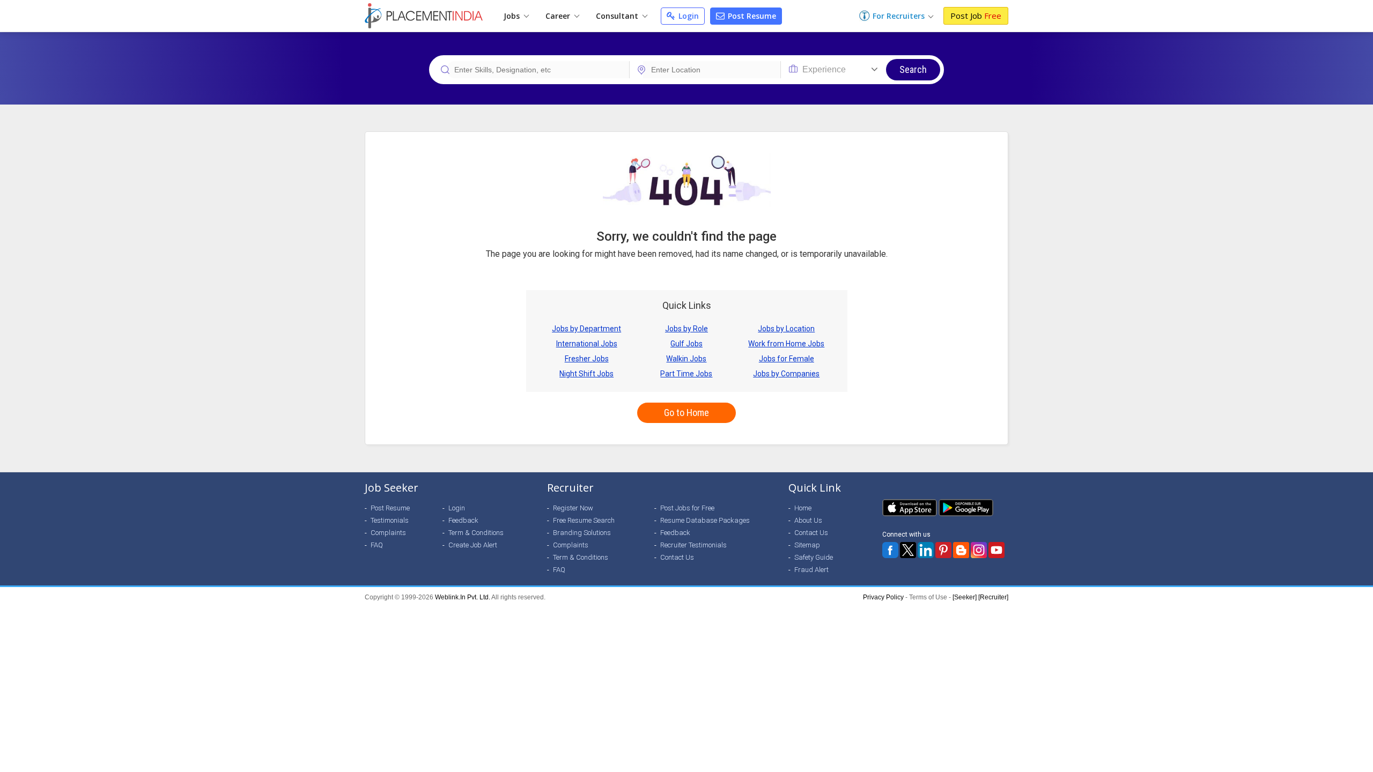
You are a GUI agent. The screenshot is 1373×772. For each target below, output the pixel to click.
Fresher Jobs (587, 358)
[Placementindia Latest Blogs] (961, 550)
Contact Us (677, 557)
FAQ (377, 545)
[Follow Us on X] (908, 550)
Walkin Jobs (686, 358)
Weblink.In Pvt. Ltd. (462, 597)
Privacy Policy (883, 597)
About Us (808, 520)
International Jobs (586, 343)
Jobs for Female (786, 358)
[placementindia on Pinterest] (943, 550)
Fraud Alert (811, 570)
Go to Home (686, 412)
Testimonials (390, 520)
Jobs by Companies (786, 373)
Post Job (975, 15)
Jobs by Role (686, 328)
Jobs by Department (586, 328)
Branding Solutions (582, 533)
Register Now (573, 508)
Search (913, 69)
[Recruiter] (993, 597)
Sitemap (807, 545)
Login (687, 16)
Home (802, 508)
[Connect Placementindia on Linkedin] (926, 550)
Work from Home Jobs (786, 343)
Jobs (513, 16)
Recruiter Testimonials (693, 545)
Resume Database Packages (705, 520)
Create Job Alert (472, 545)
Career (558, 16)
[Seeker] (965, 597)
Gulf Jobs (686, 343)
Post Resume (751, 16)
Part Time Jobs (686, 373)
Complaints (388, 533)
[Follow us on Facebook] (890, 550)
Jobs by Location (786, 328)
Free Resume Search (584, 520)
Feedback (463, 520)
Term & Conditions (476, 533)
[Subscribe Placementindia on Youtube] (996, 550)
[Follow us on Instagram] (979, 550)
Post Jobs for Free (687, 508)
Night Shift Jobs (586, 373)
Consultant (618, 16)
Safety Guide (813, 557)
